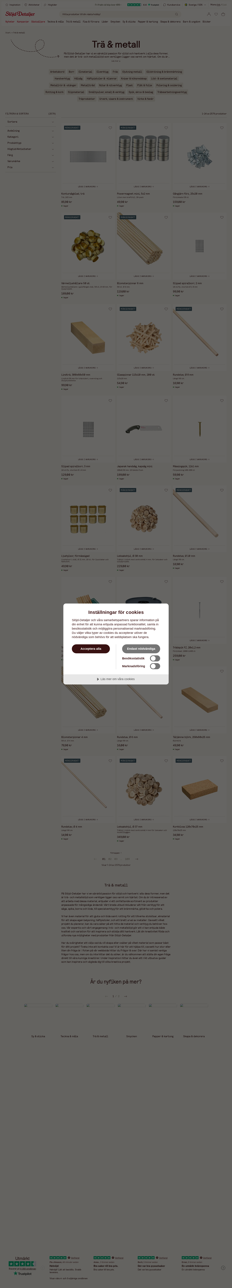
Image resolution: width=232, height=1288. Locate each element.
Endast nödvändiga (141, 648)
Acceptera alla (91, 648)
